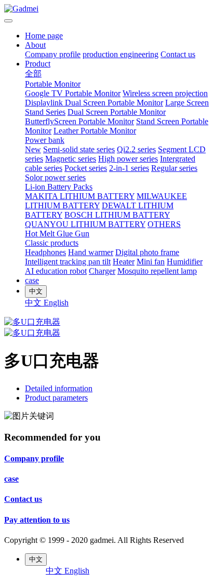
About (35, 45)
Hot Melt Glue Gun (57, 233)
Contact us (177, 54)
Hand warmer (90, 252)
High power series (128, 158)
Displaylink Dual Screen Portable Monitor (94, 102)
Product (37, 63)
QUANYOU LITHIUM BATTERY (85, 224)
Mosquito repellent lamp (157, 271)
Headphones (45, 252)
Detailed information (58, 388)
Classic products (51, 242)
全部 (33, 73)
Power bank (44, 140)
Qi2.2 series (136, 149)
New (33, 149)
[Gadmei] (107, 9)
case (32, 280)
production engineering (120, 54)
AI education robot (56, 271)
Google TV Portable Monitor (73, 93)
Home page (44, 35)
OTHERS (164, 224)
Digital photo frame (147, 252)
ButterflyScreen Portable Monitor (79, 121)
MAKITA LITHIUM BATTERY (80, 196)
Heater (124, 261)
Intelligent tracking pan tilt (68, 261)
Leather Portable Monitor (95, 130)
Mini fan (151, 261)
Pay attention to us (37, 519)
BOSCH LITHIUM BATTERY (117, 214)
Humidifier (185, 261)
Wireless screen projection (165, 93)
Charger (102, 271)
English (56, 302)
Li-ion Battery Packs (58, 186)
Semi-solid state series (79, 149)
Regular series (174, 168)
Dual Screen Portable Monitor (117, 112)
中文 (34, 302)
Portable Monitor (53, 83)
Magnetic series (70, 158)
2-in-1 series (129, 168)
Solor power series (55, 177)
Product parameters (56, 397)
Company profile (53, 54)
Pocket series (85, 168)
